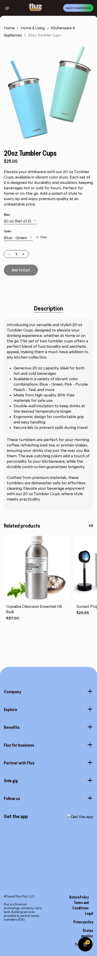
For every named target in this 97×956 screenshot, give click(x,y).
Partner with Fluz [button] (19, 762)
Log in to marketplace (78, 7)
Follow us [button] (12, 798)
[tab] (48, 308)
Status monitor (87, 933)
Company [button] (12, 691)
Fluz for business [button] (19, 745)
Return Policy (79, 897)
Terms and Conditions (80, 905)
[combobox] (20, 221)
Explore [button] (10, 709)
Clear (43, 237)
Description (48, 308)
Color (7, 231)
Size (7, 214)
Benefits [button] (11, 727)
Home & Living (33, 28)
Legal (89, 913)
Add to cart (21, 270)
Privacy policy (83, 922)
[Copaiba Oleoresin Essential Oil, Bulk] (37, 568)
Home (9, 28)
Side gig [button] (11, 780)
